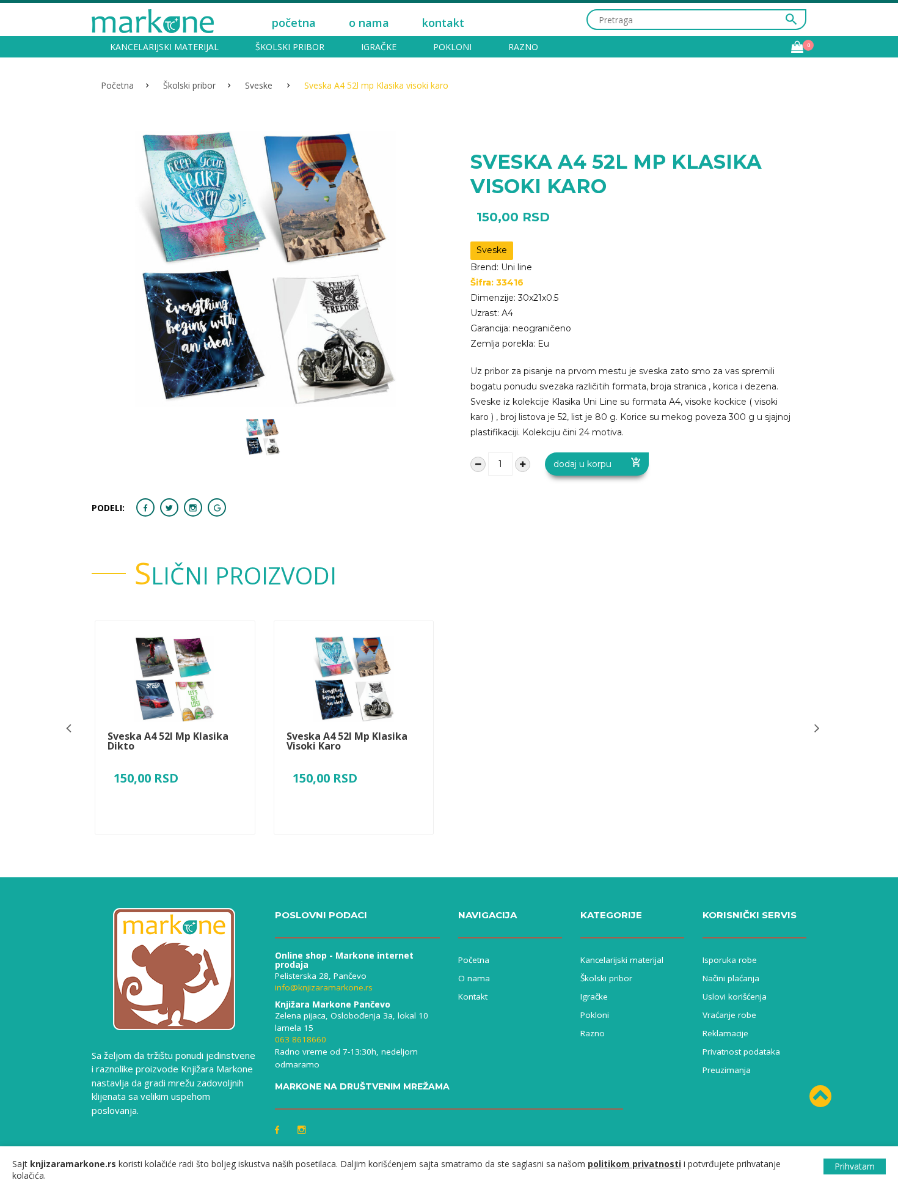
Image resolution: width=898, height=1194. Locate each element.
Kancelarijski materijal (164, 47)
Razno (523, 47)
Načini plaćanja (731, 978)
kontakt (443, 22)
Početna (117, 85)
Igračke (378, 47)
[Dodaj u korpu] (174, 836)
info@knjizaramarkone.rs (324, 987)
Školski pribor (289, 47)
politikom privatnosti (634, 1164)
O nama (474, 978)
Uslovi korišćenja (735, 996)
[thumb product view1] (262, 437)
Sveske (260, 85)
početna (294, 22)
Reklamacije (725, 1033)
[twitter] (169, 507)
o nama (369, 22)
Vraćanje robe (729, 1014)
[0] (797, 47)
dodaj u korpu (582, 464)
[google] (217, 507)
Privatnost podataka (741, 1051)
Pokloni (452, 47)
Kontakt (472, 996)
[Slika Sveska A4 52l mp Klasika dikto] (175, 679)
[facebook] (145, 507)
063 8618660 (300, 1039)
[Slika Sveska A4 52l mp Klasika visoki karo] (354, 679)
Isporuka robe (730, 959)
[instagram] (193, 507)
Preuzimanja (727, 1069)
